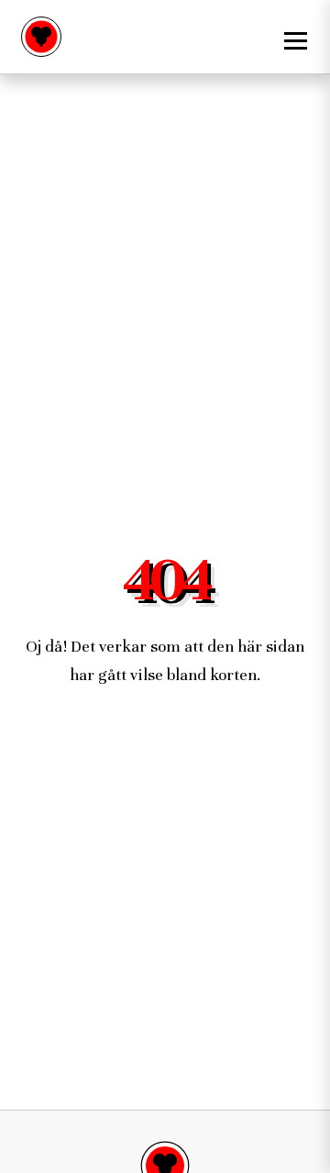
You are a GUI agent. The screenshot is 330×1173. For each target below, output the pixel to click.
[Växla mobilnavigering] (293, 36)
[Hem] (41, 37)
